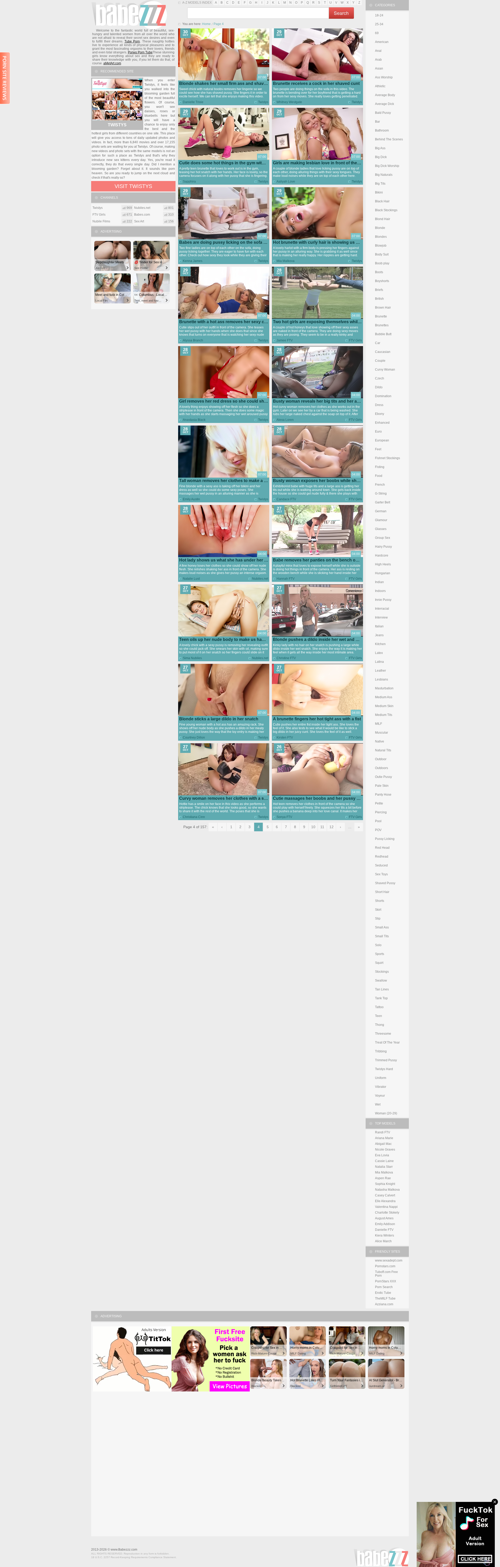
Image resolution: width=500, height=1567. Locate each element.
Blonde (380, 228)
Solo (378, 945)
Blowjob (380, 245)
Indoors (380, 591)
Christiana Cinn (194, 817)
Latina (379, 662)
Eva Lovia (382, 1155)
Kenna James (192, 261)
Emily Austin (191, 499)
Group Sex (382, 538)
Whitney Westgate (289, 102)
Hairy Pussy (383, 546)
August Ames (384, 1218)
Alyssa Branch (193, 340)
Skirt (378, 910)
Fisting (379, 467)
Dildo (379, 387)
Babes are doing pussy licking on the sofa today (226, 242)
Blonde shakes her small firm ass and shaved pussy (230, 83)
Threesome (383, 1033)
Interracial (382, 608)
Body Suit (382, 254)
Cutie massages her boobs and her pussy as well (321, 798)
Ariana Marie (384, 1138)
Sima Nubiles (192, 658)
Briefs (379, 290)
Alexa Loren (285, 420)
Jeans (379, 635)
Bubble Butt (383, 334)
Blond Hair (382, 219)
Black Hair (382, 201)
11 (322, 827)
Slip (377, 918)
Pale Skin (382, 786)
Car (377, 343)
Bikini (379, 192)
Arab (378, 59)
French (380, 484)
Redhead (381, 856)
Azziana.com (384, 1304)
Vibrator (380, 1087)
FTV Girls (355, 340)
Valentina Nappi (386, 1207)
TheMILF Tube (385, 1298)
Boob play (382, 263)
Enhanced (382, 422)
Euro (378, 431)
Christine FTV (286, 658)
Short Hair (382, 892)
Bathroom (382, 130)
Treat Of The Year (387, 1042)
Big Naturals (383, 175)
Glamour (381, 520)
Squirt (379, 963)
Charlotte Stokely (387, 1212)
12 (331, 827)
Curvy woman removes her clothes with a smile (225, 798)
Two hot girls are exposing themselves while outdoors (326, 322)
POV (378, 830)
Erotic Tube (383, 1293)
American (382, 42)
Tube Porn (132, 41)
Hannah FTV (286, 578)
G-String (381, 493)
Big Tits (380, 183)
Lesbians (381, 679)
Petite (379, 803)
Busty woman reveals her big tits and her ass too (321, 401)
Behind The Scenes (389, 139)
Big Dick (381, 157)
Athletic (380, 86)
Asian (379, 68)
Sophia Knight (385, 1184)
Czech (379, 378)
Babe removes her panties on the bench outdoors (322, 560)
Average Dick (384, 104)
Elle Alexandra (385, 1201)
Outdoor (380, 759)
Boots (379, 272)
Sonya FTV (284, 817)
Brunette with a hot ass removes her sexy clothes (227, 322)
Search (341, 13)
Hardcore (381, 555)
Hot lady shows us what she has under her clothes (229, 560)
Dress (379, 405)
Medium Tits (383, 715)
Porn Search (384, 1287)
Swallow (381, 980)
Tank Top (381, 998)
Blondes (381, 237)
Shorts (379, 901)
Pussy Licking (385, 839)
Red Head (382, 848)
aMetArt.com (112, 63)
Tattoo (379, 1007)
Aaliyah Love (286, 181)
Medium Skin (384, 706)
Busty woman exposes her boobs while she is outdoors (328, 480)
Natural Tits (383, 750)
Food (378, 476)
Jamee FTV (285, 340)
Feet (378, 449)
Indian (379, 582)
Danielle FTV (384, 1230)
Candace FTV (286, 499)
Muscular (381, 732)
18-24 (379, 15)
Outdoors (381, 768)
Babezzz (129, 14)
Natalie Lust (191, 578)
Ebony (379, 414)
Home (206, 24)
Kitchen (380, 644)
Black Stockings (386, 210)
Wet (377, 1104)
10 (313, 827)
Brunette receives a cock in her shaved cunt (316, 83)
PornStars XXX (385, 1281)
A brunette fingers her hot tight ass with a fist (317, 719)
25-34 (379, 24)
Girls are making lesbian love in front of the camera (323, 163)
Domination (383, 396)
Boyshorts (382, 281)
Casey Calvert (385, 1195)
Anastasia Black (194, 420)
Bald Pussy (383, 113)
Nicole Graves (385, 1149)
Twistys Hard (384, 1069)
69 (377, 33)
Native (379, 741)
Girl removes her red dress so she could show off (227, 401)
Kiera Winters (384, 1235)
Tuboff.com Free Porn (386, 1273)
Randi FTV (382, 1132)
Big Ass (380, 148)
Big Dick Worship (387, 166)
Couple (380, 361)
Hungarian (382, 573)
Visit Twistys (133, 186)
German (380, 511)
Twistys (263, 102)
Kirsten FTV (285, 737)
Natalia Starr (384, 1167)
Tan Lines (382, 989)
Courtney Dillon (194, 737)
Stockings (382, 971)
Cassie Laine (384, 1161)
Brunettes (382, 325)
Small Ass (382, 927)
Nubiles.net (260, 578)
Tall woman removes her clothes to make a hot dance (231, 480)
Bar (377, 121)
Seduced (381, 865)
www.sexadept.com (388, 1260)
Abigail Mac (383, 1144)
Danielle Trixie (193, 102)
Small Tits (382, 936)
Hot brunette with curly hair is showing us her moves (325, 242)
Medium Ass (383, 697)
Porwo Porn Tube (140, 52)
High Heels (383, 564)
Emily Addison (385, 1224)
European (382, 440)
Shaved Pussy (385, 883)
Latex (379, 653)
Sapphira (189, 181)
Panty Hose (383, 794)
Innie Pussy (383, 600)
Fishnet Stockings (387, 458)
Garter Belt (382, 502)
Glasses (380, 529)
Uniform (380, 1078)
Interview (381, 617)
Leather (380, 670)
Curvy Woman (385, 369)
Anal (378, 51)
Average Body (385, 95)
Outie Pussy (383, 777)
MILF (378, 724)
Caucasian (382, 352)
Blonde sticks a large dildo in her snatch (218, 719)
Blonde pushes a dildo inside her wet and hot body (323, 639)
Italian (379, 626)
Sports (379, 954)
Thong (379, 1025)
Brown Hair (383, 307)
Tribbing (381, 1051)
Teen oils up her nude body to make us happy (224, 639)
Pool (378, 821)
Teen (378, 1016)
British (379, 299)
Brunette (381, 316)
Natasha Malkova (387, 1189)
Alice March (383, 1241)
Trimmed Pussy (386, 1060)
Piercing (381, 812)
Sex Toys (381, 874)
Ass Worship (384, 77)
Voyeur (380, 1095)
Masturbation (384, 688)
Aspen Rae (383, 1178)
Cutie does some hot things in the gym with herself (229, 163)
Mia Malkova (286, 261)
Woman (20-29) (386, 1113)
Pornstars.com (385, 1266)
